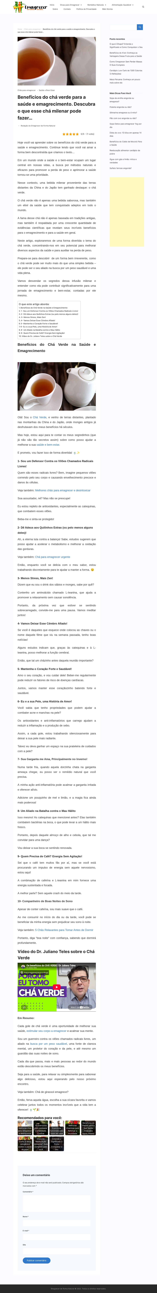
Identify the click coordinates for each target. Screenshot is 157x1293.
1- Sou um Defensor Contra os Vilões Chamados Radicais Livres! (49, 311)
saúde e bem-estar (48, 444)
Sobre (55, 9)
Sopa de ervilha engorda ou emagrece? (122, 100)
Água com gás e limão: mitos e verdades (123, 161)
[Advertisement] (127, 212)
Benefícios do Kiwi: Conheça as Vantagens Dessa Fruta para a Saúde (126, 54)
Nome (26, 1217)
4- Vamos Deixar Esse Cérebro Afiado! (38, 320)
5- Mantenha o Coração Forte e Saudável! (39, 323)
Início (52, 5)
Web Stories (107, 9)
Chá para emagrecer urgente (52, 556)
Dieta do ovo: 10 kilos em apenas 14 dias (125, 134)
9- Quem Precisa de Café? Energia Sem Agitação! (43, 333)
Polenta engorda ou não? (120, 107)
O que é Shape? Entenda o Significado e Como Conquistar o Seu (126, 45)
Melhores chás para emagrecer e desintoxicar (62, 490)
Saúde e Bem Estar (47, 90)
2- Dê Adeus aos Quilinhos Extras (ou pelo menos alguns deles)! (49, 314)
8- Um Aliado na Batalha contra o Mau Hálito (40, 330)
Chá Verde (39, 417)
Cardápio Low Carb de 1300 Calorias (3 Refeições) (126, 72)
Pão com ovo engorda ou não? (123, 118)
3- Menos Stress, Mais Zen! (33, 317)
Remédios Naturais (95, 5)
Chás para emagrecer (27, 90)
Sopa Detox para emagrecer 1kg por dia (126, 125)
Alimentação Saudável (121, 5)
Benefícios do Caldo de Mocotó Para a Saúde (126, 143)
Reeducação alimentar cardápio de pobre (125, 152)
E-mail (26, 1231)
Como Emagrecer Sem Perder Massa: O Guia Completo (126, 63)
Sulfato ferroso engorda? (120, 168)
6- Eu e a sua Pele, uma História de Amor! (39, 327)
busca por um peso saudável (48, 1043)
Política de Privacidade (86, 9)
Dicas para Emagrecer (69, 5)
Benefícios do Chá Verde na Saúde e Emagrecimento (44, 308)
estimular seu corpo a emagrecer (46, 1030)
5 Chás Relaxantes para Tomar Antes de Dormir (64, 930)
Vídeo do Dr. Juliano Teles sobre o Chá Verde (42, 336)
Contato (67, 9)
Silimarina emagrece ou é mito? (123, 112)
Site (24, 1245)
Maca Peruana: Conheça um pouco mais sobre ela (125, 81)
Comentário (28, 1192)
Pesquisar (140, 27)
